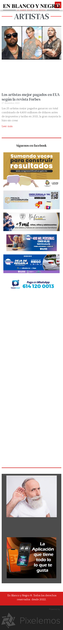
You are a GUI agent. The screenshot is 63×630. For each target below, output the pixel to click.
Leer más (7, 126)
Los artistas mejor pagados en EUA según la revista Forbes (31, 97)
